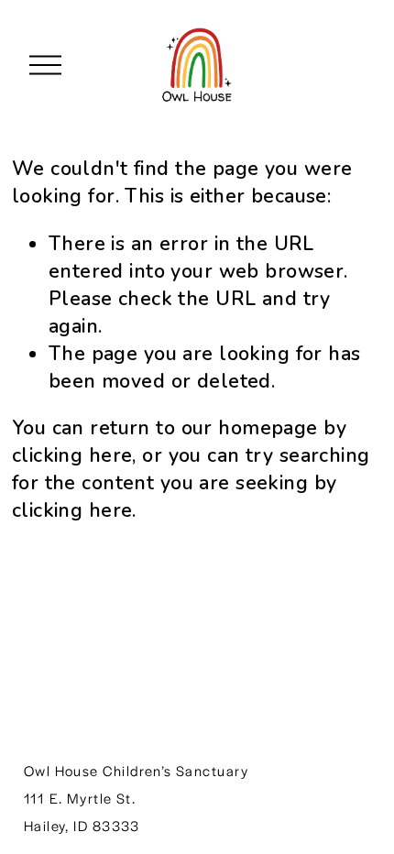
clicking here (72, 455)
